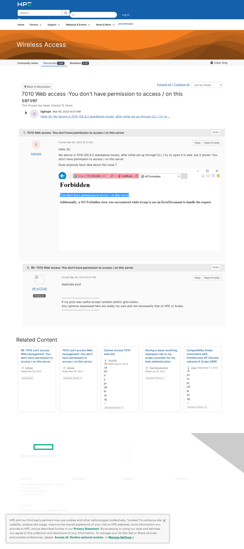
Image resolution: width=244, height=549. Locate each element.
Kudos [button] (216, 132)
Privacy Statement (86, 528)
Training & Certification (136, 494)
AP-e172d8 (39, 288)
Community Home (27, 63)
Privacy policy (80, 505)
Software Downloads (135, 499)
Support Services (133, 484)
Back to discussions (38, 86)
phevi (194, 367)
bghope (36, 153)
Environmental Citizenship (87, 499)
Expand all (164, 84)
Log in (125, 14)
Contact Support (133, 489)
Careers (76, 489)
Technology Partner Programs (192, 499)
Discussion (53, 63)
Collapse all (182, 84)
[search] (66, 13)
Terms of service (81, 510)
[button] (164, 520)
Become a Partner (185, 489)
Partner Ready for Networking (192, 494)
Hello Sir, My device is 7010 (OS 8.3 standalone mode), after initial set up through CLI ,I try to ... (105, 116)
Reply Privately (212, 142)
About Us (77, 484)
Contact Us (78, 494)
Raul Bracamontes (159, 367)
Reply (198, 142)
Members (79, 63)
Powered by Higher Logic (173, 542)
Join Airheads (125, 23)
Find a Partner (183, 484)
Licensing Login (132, 505)
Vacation (112, 360)
